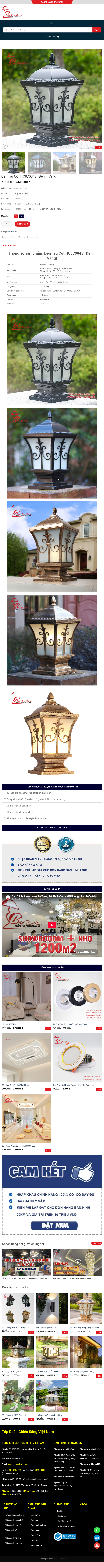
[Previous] (7, 99)
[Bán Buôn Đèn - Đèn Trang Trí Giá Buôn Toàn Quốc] (14, 12)
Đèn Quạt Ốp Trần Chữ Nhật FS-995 (16, 1085)
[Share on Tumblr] (36, 237)
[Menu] (51, 23)
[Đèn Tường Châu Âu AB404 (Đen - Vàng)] (18, 1308)
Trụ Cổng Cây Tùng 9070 (11, 1371)
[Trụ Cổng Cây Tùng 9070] (18, 1352)
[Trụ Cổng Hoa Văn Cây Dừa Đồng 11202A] (52, 1396)
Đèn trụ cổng (14, 232)
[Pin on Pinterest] (30, 237)
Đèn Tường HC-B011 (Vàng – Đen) (15, 1415)
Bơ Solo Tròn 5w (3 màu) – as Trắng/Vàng (70, 1024)
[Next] (97, 99)
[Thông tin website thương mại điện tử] (65, 1535)
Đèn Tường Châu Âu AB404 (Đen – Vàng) (16, 1329)
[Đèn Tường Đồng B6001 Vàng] (86, 1352)
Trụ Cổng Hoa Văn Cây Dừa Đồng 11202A (49, 1416)
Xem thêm (96, 1243)
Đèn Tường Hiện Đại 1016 (46, 1328)
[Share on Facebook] (5, 237)
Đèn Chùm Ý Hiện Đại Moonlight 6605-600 (18, 1146)
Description (9, 245)
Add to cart (22, 224)
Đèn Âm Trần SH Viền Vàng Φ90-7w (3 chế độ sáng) (73, 1085)
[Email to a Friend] (22, 237)
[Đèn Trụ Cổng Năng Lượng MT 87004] (86, 1308)
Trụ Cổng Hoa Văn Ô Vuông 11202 (49, 1371)
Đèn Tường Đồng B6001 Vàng (82, 1371)
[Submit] (96, 29)
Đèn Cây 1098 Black (10, 1024)
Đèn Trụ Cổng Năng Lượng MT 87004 (85, 1328)
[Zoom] (5, 146)
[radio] (16, 216)
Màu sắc (4, 216)
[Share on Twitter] (13, 237)
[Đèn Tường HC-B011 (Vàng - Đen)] (18, 1396)
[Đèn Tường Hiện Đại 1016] (52, 1308)
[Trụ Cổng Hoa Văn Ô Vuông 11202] (52, 1352)
